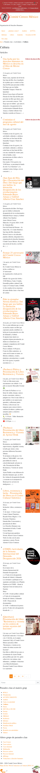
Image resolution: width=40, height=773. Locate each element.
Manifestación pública (9, 723)
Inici (1, 42)
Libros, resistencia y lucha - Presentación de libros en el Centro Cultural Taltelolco (13, 494)
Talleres (5, 732)
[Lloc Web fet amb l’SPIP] (3, 771)
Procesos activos (8, 751)
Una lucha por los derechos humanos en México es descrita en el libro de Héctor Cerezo (13, 63)
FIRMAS (6, 716)
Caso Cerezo (7, 742)
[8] (29, 676)
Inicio (3, 31)
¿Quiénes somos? (13, 31)
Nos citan (4, 39)
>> (38, 682)
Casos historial (7, 747)
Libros (12, 35)
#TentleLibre (7, 695)
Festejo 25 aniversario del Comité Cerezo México (13, 255)
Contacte (24, 765)
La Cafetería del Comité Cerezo (19, 8)
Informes (4, 35)
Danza (5, 707)
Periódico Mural (8, 725)
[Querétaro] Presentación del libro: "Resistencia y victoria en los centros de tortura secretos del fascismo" (13, 622)
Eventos (5, 714)
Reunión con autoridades (10, 730)
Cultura (5, 704)
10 (14, 676)
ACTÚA (32, 31)
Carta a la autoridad (9, 702)
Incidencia (6, 718)
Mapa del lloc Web (6, 765)
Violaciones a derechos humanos (13, 758)
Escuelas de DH (31, 35)
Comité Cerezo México (23, 16)
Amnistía (20, 35)
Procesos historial (8, 754)
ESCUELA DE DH (9, 709)
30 (22, 676)
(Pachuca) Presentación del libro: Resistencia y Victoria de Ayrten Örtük (13, 431)
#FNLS (5, 692)
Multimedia (6, 749)
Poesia (5, 728)
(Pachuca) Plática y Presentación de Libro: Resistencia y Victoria (13, 372)
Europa (5, 711)
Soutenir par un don (35, 768)
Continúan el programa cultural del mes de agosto (13, 122)
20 (18, 676)
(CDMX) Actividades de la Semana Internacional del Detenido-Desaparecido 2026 (13, 553)
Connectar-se (17, 765)
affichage (5, 756)
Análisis (24, 31)
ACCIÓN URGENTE (10, 697)
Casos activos (7, 744)
